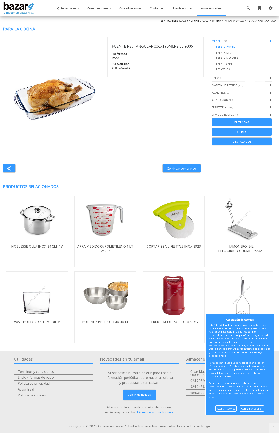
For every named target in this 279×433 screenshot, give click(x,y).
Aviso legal (26, 389)
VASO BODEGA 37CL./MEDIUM (37, 322)
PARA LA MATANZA (227, 58)
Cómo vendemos (99, 8)
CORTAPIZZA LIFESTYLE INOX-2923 (174, 246)
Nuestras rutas (182, 8)
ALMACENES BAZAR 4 (175, 20)
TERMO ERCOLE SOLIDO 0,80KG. (173, 322)
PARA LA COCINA (211, 20)
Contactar (156, 8)
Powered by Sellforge (193, 426)
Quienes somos (68, 8)
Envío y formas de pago (36, 377)
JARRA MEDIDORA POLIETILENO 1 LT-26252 (105, 248)
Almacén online (211, 8)
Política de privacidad (34, 383)
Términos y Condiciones (154, 412)
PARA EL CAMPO (225, 64)
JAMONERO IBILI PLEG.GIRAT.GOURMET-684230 (242, 248)
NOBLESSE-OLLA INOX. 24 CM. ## (37, 246)
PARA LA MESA (224, 53)
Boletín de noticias (139, 394)
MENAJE (195, 20)
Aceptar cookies (226, 408)
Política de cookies (32, 395)
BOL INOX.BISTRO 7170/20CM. (105, 322)
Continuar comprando (181, 168)
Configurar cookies (251, 408)
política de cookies (239, 390)
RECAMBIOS (223, 69)
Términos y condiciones (36, 371)
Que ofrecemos (130, 8)
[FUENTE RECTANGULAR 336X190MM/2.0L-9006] (53, 98)
